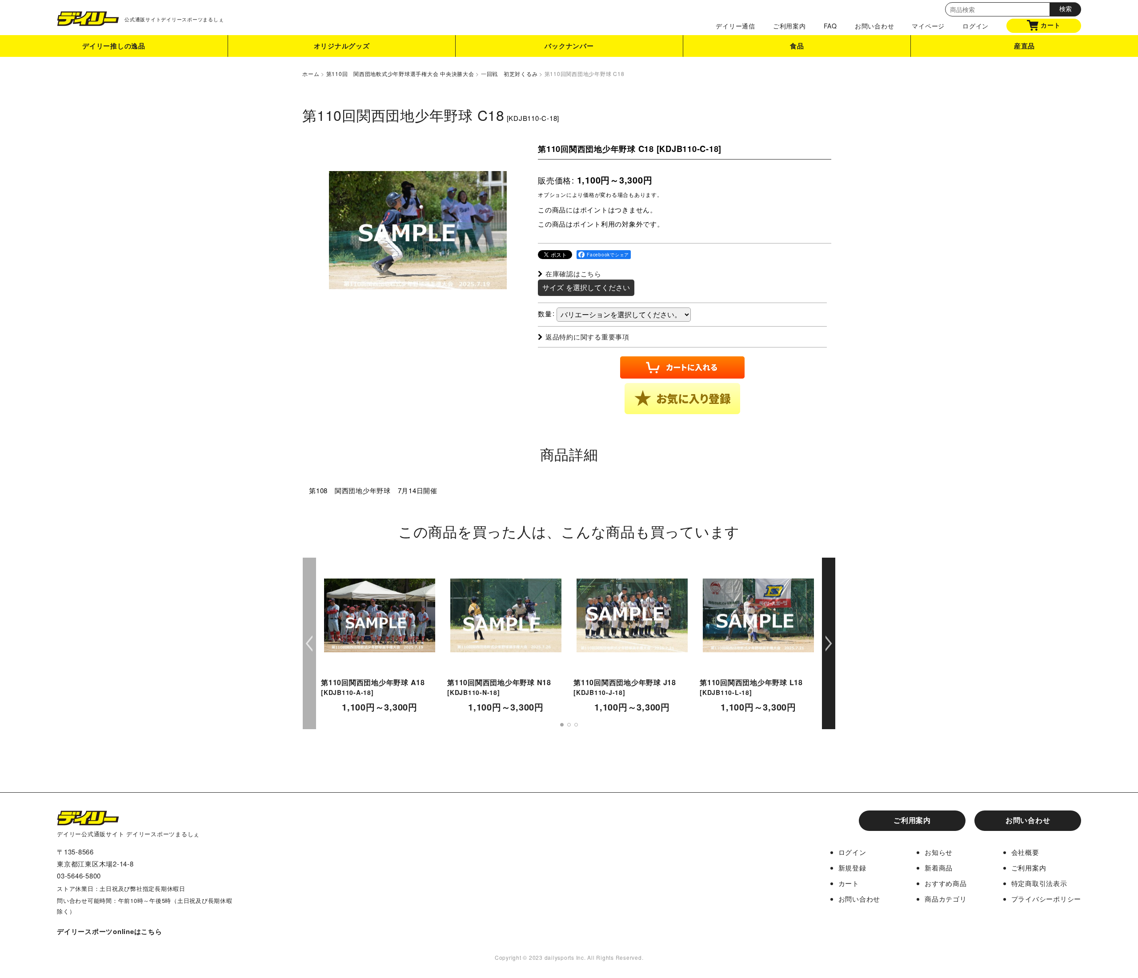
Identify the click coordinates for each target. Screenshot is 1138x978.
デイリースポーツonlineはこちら (109, 931)
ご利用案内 (789, 25)
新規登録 (852, 867)
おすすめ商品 (946, 883)
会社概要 (1025, 852)
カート (1050, 24)
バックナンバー (569, 46)
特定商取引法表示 (1039, 883)
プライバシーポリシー (1046, 898)
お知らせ (939, 852)
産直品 (1024, 46)
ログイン (975, 25)
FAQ (830, 25)
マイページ (928, 25)
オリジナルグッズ (342, 46)
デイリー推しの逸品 (113, 46)
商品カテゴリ (946, 898)
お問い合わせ (874, 25)
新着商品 (939, 867)
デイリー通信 (735, 25)
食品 (797, 46)
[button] (682, 398)
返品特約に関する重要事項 (587, 336)
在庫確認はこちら (573, 273)
